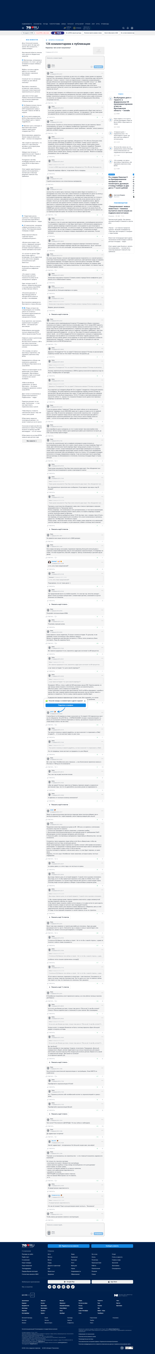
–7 (102, 962)
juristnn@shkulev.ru (62, 1342)
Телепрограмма (54, 24)
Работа (94, 1265)
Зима (72, 1254)
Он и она (94, 1254)
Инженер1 (54, 561)
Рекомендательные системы (86, 1339)
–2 (102, 133)
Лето (72, 1263)
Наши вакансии (27, 1265)
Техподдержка (26, 1268)
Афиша (63, 24)
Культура (74, 1260)
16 (57, 859)
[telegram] (49, 1287)
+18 (97, 643)
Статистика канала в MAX (30, 1274)
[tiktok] (73, 1287)
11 (57, 461)
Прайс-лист (25, 1257)
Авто (49, 1254)
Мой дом (74, 1265)
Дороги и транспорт (54, 1265)
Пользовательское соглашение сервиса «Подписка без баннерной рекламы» (98, 1341)
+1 (97, 103)
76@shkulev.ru (41, 1341)
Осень (94, 1257)
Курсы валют (79, 24)
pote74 (52, 711)
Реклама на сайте (27, 1254)
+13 (97, 1220)
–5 (102, 725)
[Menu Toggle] (23, 28)
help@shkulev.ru (34, 1343)
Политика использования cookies (87, 1336)
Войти (53, 66)
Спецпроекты (116, 1268)
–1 (102, 184)
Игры (98, 24)
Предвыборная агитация (30, 1271)
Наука (73, 1268)
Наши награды (26, 1263)
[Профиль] (132, 28)
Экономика (115, 1265)
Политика (95, 1260)
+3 (97, 293)
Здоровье (51, 1274)
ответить (50, 103)
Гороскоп (70, 24)
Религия (94, 1271)
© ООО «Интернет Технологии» (50, 1348)
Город (49, 1263)
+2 (97, 133)
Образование (75, 1274)
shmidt (52, 810)
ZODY (93, 24)
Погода (45, 24)
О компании (26, 1260)
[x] (68, 1287)
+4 (97, 215)
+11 (97, 1110)
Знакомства (38, 24)
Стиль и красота (117, 1257)
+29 (97, 933)
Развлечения (96, 1268)
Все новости (32, 40)
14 (57, 933)
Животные (51, 1271)
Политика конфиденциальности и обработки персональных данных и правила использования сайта (105, 1344)
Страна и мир (116, 1260)
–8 (102, 1001)
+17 (97, 945)
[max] (63, 1287)
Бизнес (50, 1257)
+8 (97, 586)
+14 (97, 1001)
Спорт (114, 1254)
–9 (102, 885)
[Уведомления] (128, 28)
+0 (97, 117)
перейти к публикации (56, 40)
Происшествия (96, 1263)
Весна (49, 1260)
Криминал (74, 1257)
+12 (97, 1126)
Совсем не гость (56, 1195)
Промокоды (105, 24)
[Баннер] (57, 32)
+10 (97, 725)
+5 (97, 344)
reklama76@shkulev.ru (114, 1329)
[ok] (59, 1287)
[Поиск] (123, 28)
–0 (102, 103)
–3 (102, 270)
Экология (115, 1263)
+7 (97, 777)
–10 (102, 767)
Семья (94, 1274)
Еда (49, 1268)
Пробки (87, 24)
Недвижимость (27, 24)
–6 (102, 945)
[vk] (54, 1287)
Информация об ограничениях (86, 1334)
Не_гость (54, 1140)
